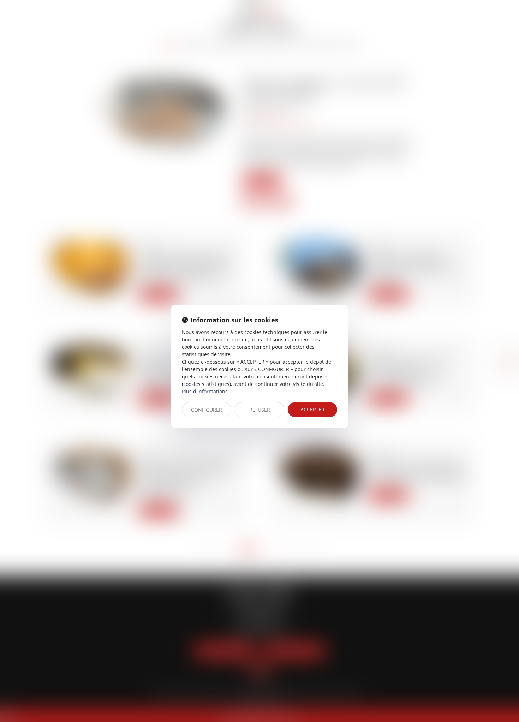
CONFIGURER (206, 409)
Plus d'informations (205, 391)
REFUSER (259, 409)
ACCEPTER (312, 409)
